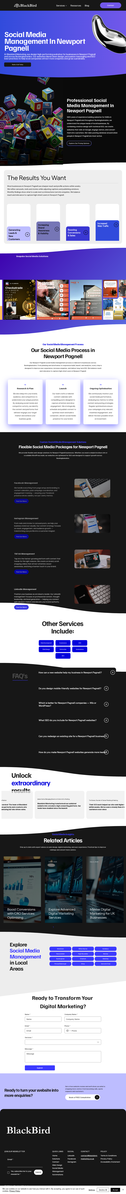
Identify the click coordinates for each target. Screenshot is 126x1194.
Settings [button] (92, 1190)
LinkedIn (71, 1155)
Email (27, 1026)
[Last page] (84, 927)
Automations (57, 1174)
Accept (115, 1190)
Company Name (71, 1014)
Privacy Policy (106, 1158)
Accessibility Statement (110, 1162)
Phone (67, 1026)
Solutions (56, 1158)
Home (54, 1155)
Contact (55, 1162)
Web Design (57, 1165)
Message (29, 1049)
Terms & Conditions (109, 1155)
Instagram (72, 1162)
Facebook (72, 1158)
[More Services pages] (66, 5)
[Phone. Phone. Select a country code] (68, 1030)
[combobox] (63, 1042)
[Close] (123, 1190)
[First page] (43, 927)
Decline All (103, 1190)
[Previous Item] (5, 300)
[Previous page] (48, 927)
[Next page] (79, 927)
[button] (21, 501)
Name (27, 1014)
